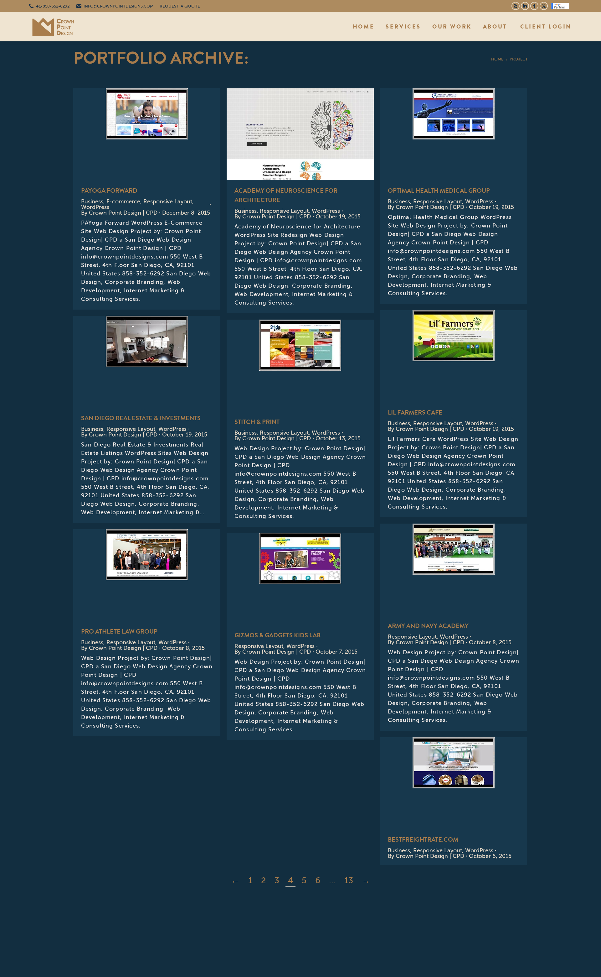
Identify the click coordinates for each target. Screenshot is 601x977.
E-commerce (123, 201)
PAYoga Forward (109, 190)
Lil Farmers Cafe (437, 356)
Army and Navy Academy (428, 625)
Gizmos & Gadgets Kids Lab (277, 635)
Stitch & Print (257, 421)
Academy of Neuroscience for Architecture (283, 134)
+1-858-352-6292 (52, 6)
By (119, 213)
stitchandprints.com (283, 365)
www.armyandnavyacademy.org (437, 569)
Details (164, 134)
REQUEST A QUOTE (180, 6)
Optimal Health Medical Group (437, 134)
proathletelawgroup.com (130, 575)
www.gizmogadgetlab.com (283, 579)
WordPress (95, 207)
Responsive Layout (167, 201)
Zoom (147, 134)
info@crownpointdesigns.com (118, 6)
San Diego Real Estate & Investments (130, 361)
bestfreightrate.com (437, 783)
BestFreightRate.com (423, 839)
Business (92, 201)
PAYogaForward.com (130, 134)
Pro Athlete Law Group (119, 631)
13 (348, 880)
